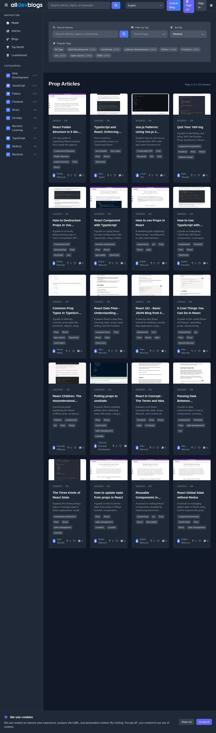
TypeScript (100, 162)
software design (186, 157)
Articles (15, 31)
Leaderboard (19, 55)
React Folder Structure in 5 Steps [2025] (67, 131)
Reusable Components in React (147, 497)
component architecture (65, 516)
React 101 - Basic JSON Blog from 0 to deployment (149, 313)
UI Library (149, 425)
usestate (99, 436)
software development (140, 49)
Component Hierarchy (189, 516)
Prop (75, 162)
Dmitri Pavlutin (61, 263)
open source (81, 55)
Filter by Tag (141, 27)
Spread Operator (186, 343)
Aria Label (115, 151)
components (142, 244)
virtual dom (101, 343)
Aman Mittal (60, 351)
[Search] (116, 5)
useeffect (100, 527)
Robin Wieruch (61, 175)
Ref (151, 156)
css (60, 55)
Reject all (187, 722)
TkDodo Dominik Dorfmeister (104, 446)
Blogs (14, 39)
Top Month (17, 47)
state (148, 250)
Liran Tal (143, 175)
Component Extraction (64, 151)
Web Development (82, 49)
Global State (184, 522)
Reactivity (141, 156)
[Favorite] (75, 175)
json (154, 332)
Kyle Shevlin (185, 175)
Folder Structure (61, 156)
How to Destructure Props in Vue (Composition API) (67, 225)
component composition (189, 146)
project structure (61, 162)
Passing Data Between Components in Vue (191, 400)
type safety (100, 255)
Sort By (178, 27)
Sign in (201, 5)
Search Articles (65, 27)
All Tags (59, 49)
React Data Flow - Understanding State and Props (106, 313)
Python (168, 49)
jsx (153, 244)
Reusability (151, 522)
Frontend (190, 49)
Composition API (144, 151)
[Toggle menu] (6, 5)
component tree (103, 332)
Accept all (204, 722)
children (57, 420)
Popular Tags (64, 43)
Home (15, 22)
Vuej (159, 156)
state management (104, 431)
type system (59, 337)
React (56, 167)
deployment (142, 332)
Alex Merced (102, 351)
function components (105, 244)
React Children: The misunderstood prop (67, 400)
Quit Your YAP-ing (190, 127)
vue (68, 255)
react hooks (101, 425)
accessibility (101, 151)
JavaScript (110, 49)
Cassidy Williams (61, 448)
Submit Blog (173, 5)
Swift (103, 55)
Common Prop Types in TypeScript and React (67, 313)
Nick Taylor (101, 175)
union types (59, 343)
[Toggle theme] (211, 5)
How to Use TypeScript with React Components (191, 225)
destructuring (60, 250)
